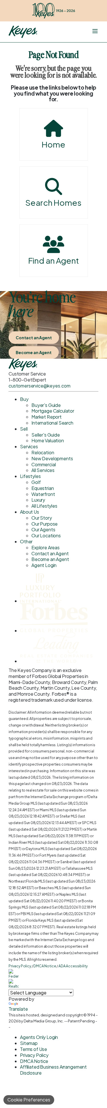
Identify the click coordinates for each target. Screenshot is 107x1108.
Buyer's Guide (46, 405)
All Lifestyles (44, 506)
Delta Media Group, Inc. (44, 1021)
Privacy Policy (20, 966)
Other (26, 541)
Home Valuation (47, 440)
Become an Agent (34, 352)
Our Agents (43, 529)
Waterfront (43, 494)
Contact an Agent (34, 337)
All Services (42, 470)
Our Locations (46, 535)
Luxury (38, 500)
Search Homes (53, 202)
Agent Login (43, 565)
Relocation (42, 452)
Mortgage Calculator (52, 411)
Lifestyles (30, 476)
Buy (24, 399)
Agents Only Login (39, 1037)
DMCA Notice (44, 966)
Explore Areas (45, 547)
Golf (36, 482)
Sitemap (29, 1043)
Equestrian (42, 488)
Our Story (41, 518)
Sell (23, 429)
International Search (52, 423)
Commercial (43, 464)
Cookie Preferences (28, 1100)
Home (53, 144)
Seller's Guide (45, 435)
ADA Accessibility (72, 966)
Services (29, 446)
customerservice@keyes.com (39, 386)
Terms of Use (33, 1049)
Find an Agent (53, 260)
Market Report (46, 417)
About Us (29, 512)
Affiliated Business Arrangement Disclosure (53, 1070)
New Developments (52, 458)
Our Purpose (44, 524)
